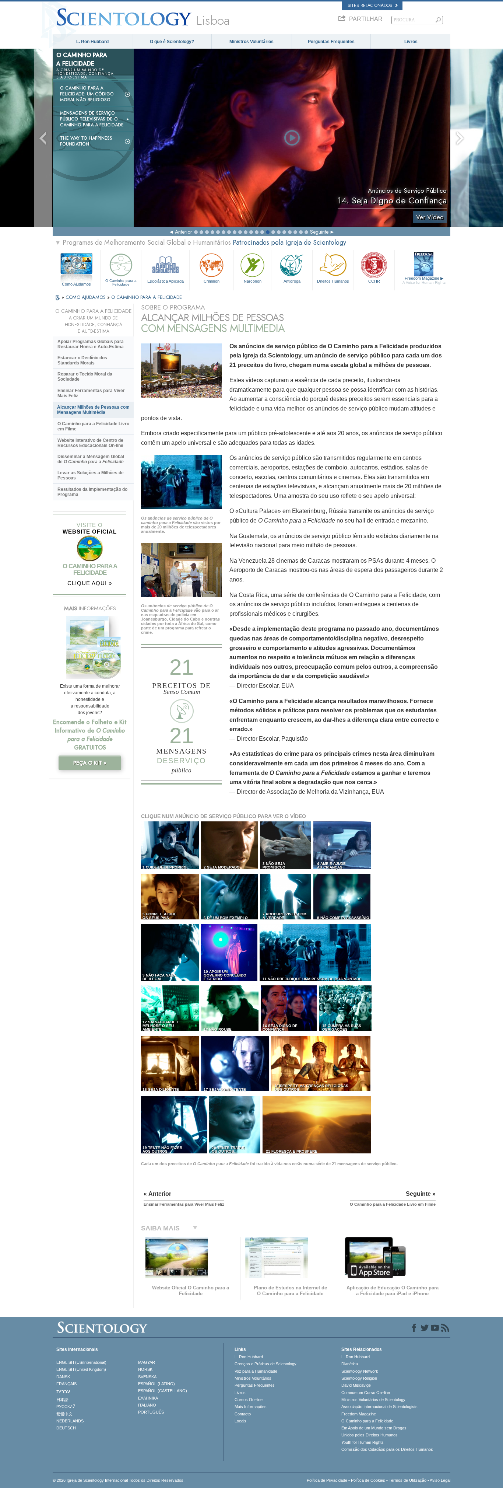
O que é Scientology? (172, 41)
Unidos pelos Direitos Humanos (369, 1435)
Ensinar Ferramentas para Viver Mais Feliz (91, 393)
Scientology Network (359, 1371)
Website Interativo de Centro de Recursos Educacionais (90, 443)
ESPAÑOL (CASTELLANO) (162, 1391)
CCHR (374, 281)
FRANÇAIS (66, 1384)
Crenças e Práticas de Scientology (265, 1364)
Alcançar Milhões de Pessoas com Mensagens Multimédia (93, 410)
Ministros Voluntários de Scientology (373, 1399)
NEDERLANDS (70, 1421)
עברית (63, 1391)
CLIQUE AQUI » (89, 583)
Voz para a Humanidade (256, 1371)
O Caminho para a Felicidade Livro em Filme (93, 426)
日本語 (62, 1399)
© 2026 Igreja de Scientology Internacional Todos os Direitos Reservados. (118, 1480)
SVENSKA (147, 1377)
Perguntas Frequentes (331, 41)
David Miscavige (356, 1385)
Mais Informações (251, 1406)
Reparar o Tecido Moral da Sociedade (84, 376)
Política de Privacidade (327, 1480)
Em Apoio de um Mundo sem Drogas (374, 1428)
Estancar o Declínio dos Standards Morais (82, 360)
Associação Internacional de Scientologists (379, 1406)
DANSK (63, 1377)
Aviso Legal (440, 1480)
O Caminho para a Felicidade (121, 282)
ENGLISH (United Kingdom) (81, 1369)
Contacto (243, 1414)
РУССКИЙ (65, 1406)
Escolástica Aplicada (165, 281)
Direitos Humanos (333, 281)
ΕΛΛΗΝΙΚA (148, 1398)
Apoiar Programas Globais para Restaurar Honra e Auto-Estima (90, 344)
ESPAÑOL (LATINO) (156, 1384)
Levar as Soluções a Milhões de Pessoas (90, 475)
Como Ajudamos (76, 284)
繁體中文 (64, 1414)
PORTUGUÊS (151, 1412)
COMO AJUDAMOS (86, 297)
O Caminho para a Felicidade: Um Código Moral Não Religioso (87, 94)
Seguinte (319, 231)
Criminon (211, 281)
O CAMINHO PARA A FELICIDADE (146, 297)
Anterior (183, 231)
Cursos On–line (249, 1399)
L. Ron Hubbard (92, 41)
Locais (240, 1421)
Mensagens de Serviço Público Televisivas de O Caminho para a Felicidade (92, 119)
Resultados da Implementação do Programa (92, 492)
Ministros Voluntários (251, 41)
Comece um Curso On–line (365, 1392)
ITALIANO (147, 1405)
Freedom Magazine (424, 280)
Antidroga (292, 281)
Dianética (349, 1364)
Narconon (252, 281)
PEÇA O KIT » (89, 762)
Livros (411, 41)
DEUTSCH (66, 1428)
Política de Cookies (368, 1480)
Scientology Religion (359, 1378)
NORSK (145, 1369)
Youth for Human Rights (362, 1442)
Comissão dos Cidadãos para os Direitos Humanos (387, 1449)
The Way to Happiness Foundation (86, 141)
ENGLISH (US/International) (81, 1362)
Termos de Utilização (407, 1480)
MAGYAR (146, 1362)
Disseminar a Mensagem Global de (90, 459)
